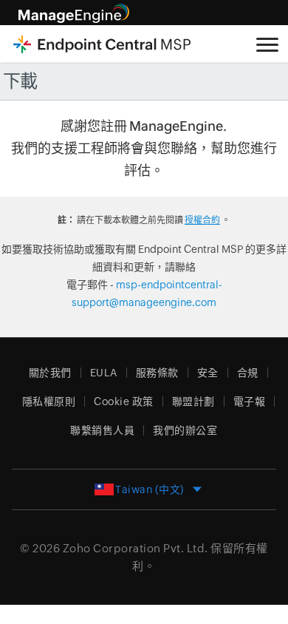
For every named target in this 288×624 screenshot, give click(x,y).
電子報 (249, 401)
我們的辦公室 (185, 430)
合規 (247, 372)
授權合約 (202, 220)
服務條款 (157, 372)
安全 (208, 372)
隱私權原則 (49, 401)
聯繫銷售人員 (102, 430)
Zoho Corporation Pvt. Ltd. (135, 548)
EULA (103, 372)
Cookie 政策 (124, 401)
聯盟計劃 (193, 401)
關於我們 (50, 372)
